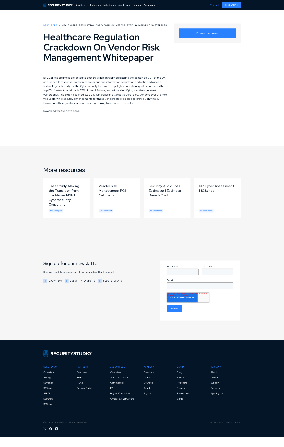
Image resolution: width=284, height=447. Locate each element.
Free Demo (231, 4)
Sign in (147, 393)
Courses (148, 382)
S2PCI (46, 393)
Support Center (233, 422)
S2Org (47, 377)
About (214, 372)
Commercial (117, 382)
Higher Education (120, 393)
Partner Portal (84, 388)
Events (181, 388)
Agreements (216, 422)
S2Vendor (48, 382)
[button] (82, 5)
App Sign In (217, 393)
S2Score (48, 404)
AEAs (80, 382)
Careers (215, 388)
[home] (58, 5)
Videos (181, 377)
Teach (147, 388)
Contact (214, 5)
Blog (179, 372)
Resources (50, 25)
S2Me (180, 398)
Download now (207, 33)
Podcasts (182, 382)
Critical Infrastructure (122, 398)
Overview (48, 372)
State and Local (119, 377)
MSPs (80, 377)
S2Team (47, 388)
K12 (112, 388)
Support (215, 382)
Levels (147, 377)
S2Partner (49, 398)
